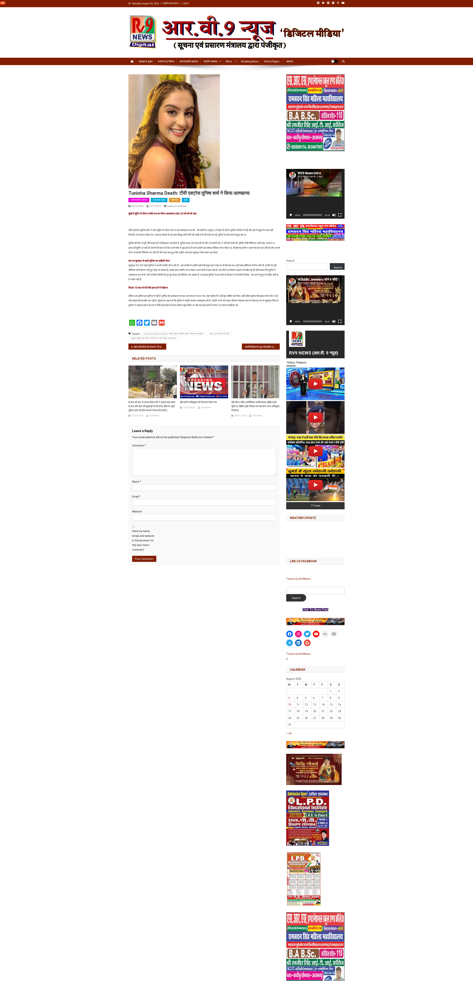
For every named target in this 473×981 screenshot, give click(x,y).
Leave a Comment (176, 206)
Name (136, 481)
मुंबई (185, 200)
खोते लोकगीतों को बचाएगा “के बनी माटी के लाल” (150, 346)
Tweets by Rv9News (298, 578)
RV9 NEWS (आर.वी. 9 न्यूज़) (313, 353)
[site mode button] (334, 61)
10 (289, 704)
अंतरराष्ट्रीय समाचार (188, 61)
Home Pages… (272, 61)
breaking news (250, 61)
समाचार (289, 61)
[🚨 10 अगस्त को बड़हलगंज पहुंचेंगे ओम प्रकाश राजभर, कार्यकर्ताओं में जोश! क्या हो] (315, 384)
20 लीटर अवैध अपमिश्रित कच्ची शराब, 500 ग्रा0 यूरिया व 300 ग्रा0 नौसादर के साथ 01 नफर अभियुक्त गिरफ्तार (255, 406)
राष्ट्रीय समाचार (210, 61)
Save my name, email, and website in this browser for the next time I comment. (143, 540)
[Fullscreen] (340, 215)
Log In (186, 3)
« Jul (289, 733)
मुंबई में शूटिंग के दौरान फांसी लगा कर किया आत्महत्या (153, 338)
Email (136, 496)
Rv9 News (155, 205)
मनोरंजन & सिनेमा (166, 61)
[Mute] (334, 215)
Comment (139, 445)
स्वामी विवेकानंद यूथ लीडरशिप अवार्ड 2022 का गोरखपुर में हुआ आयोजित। (262, 346)
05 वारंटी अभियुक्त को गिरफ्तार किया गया (198, 402)
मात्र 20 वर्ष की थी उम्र (219, 333)
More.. (229, 61)
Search (290, 260)
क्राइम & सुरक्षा (146, 61)
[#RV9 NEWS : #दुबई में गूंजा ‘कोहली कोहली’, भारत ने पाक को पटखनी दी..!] (315, 485)
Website (137, 511)
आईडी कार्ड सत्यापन (171, 3)
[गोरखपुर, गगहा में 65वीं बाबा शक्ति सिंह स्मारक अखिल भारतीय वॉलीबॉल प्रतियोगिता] (315, 451)
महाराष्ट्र (174, 200)
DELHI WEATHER (315, 539)
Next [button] (340, 620)
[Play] (291, 215)
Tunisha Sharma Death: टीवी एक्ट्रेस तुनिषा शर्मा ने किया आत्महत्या (173, 333)
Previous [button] (291, 620)
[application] (315, 194)
